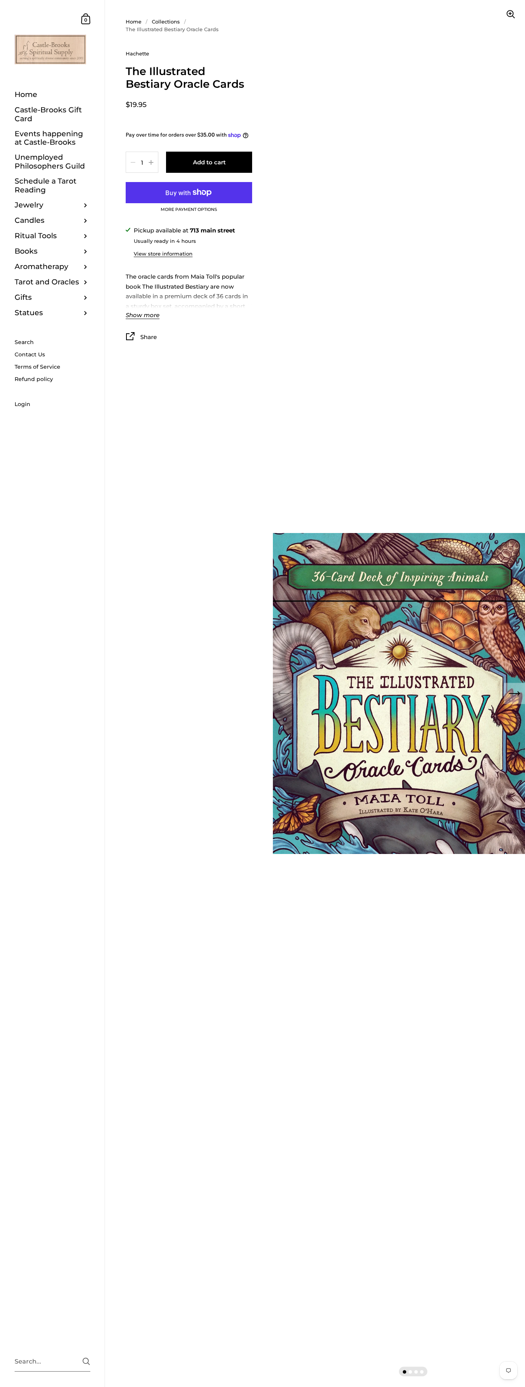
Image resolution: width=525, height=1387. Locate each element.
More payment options (189, 209)
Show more (142, 315)
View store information (163, 254)
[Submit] (86, 1361)
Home (133, 21)
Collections (166, 21)
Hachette (137, 53)
